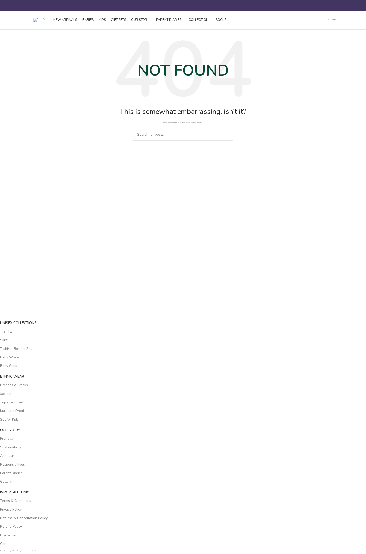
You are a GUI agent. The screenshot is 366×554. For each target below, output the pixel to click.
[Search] (31, 5)
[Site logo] (39, 20)
